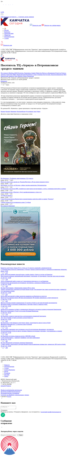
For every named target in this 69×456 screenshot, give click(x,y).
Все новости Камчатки (8, 206)
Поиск (20, 435)
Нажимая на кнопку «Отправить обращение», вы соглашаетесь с (31, 412)
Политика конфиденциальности (10, 391)
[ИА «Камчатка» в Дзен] (14, 4)
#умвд (38, 111)
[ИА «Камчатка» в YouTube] (9, 48)
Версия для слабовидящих (52, 25)
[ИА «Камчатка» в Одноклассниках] (9, 4)
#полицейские (21, 111)
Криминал (4, 81)
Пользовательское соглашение (10, 393)
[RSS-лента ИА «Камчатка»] (16, 48)
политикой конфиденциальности (51, 412)
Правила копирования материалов (11, 390)
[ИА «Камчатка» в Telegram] (5, 4)
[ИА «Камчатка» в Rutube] (11, 4)
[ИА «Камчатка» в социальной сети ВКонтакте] (7, 4)
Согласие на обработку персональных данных (15, 395)
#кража (3, 111)
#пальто (7, 111)
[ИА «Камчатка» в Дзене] (14, 48)
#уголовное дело (31, 111)
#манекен (13, 111)
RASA (9, 396)
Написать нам (36, 25)
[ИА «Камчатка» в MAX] (2, 4)
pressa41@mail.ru (6, 386)
